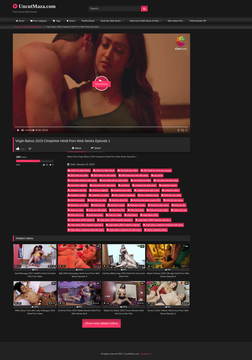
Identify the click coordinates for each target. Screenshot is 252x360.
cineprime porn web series (148, 190)
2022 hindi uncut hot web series (134, 175)
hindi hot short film (119, 200)
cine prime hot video (141, 180)
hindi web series (96, 215)
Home (21, 21)
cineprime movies (169, 185)
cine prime (158, 175)
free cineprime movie (149, 195)
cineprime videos (172, 190)
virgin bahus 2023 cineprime (82, 220)
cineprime (125, 185)
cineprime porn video (122, 190)
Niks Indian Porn (175, 21)
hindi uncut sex (180, 210)
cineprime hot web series (145, 185)
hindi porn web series (159, 205)
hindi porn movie (117, 205)
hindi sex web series (97, 210)
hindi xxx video (114, 215)
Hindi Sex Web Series (111, 21)
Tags (58, 21)
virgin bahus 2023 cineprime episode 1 (116, 220)
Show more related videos (101, 323)
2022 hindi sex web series (105, 175)
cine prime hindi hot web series (83, 180)
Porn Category (40, 21)
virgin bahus (132, 215)
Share (97, 148)
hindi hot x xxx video (79, 205)
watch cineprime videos (157, 230)
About (78, 148)
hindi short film (118, 210)
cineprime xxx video (100, 195)
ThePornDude (87, 21)
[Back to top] (243, 351)
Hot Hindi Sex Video (129, 170)
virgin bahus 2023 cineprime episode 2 (154, 220)
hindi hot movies (77, 200)
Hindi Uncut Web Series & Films (144, 21)
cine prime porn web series (104, 185)
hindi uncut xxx (76, 215)
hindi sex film (180, 205)
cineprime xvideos (78, 195)
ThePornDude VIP (197, 21)
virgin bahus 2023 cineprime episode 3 (86, 225)
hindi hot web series (174, 200)
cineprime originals (100, 190)
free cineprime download (124, 195)
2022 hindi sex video (79, 175)
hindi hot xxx (99, 205)
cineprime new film (78, 190)
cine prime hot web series (167, 180)
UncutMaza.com (36, 6)
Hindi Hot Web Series (105, 170)
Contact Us (146, 354)
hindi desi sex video (172, 195)
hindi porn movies (137, 205)
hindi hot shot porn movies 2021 (146, 200)
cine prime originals (78, 185)
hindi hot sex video (98, 200)
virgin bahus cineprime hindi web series (87, 230)
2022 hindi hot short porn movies (157, 170)
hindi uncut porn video (158, 210)
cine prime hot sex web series (115, 180)
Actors (72, 21)
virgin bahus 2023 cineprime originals (124, 225)
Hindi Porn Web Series (32, 27)
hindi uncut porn (137, 210)
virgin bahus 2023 (150, 215)
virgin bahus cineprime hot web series (125, 230)
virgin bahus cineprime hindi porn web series (164, 225)
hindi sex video (76, 210)
